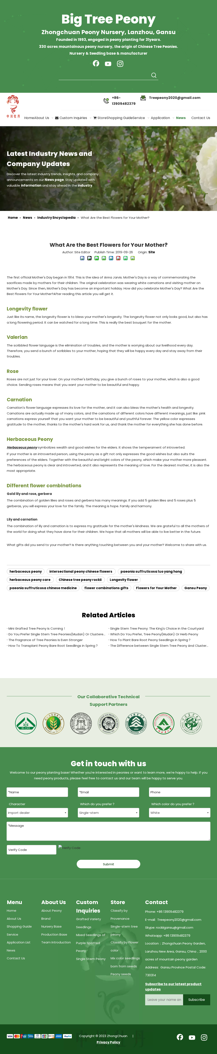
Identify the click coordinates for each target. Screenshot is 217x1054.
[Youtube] (108, 64)
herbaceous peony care (30, 580)
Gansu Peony (195, 588)
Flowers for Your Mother (156, 588)
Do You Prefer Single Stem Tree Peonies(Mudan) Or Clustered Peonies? (57, 634)
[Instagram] (120, 64)
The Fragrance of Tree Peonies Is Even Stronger (45, 640)
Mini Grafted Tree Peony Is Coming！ (37, 628)
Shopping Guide (19, 926)
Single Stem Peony (91, 959)
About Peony (51, 910)
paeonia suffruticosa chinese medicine (43, 588)
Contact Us (16, 958)
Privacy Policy (108, 1042)
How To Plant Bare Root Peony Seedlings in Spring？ (150, 640)
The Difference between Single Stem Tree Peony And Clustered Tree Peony (159, 645)
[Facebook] (96, 64)
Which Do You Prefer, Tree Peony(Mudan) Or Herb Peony (154, 634)
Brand (45, 918)
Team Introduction (56, 942)
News (11, 950)
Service (12, 934)
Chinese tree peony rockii (80, 580)
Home (11, 910)
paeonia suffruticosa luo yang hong (151, 571)
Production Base (54, 934)
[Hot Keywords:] (154, 75)
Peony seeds (121, 974)
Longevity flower (124, 580)
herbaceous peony (26, 571)
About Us (14, 918)
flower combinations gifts (106, 588)
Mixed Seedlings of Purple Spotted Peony (90, 943)
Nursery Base (51, 926)
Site (151, 252)
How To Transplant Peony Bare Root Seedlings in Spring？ (53, 645)
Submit (108, 864)
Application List (19, 942)
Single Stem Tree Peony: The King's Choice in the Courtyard (157, 628)
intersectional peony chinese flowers (81, 571)
